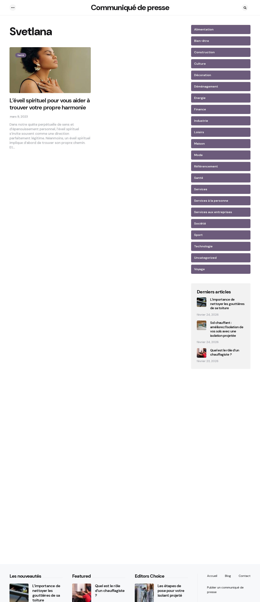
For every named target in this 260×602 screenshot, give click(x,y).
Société (200, 223)
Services (200, 189)
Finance (200, 109)
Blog (228, 576)
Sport (198, 235)
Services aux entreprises (213, 212)
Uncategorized (205, 258)
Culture (200, 64)
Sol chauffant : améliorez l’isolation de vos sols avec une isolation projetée (226, 329)
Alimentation (204, 29)
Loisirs (199, 132)
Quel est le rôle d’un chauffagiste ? (224, 352)
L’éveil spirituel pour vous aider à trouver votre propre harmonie (50, 104)
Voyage (199, 269)
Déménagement (206, 86)
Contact (244, 576)
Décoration (202, 75)
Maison (199, 144)
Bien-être (201, 41)
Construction (204, 52)
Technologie (203, 246)
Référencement (206, 166)
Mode (198, 155)
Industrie (201, 121)
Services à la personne (211, 201)
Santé (21, 55)
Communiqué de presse (130, 7)
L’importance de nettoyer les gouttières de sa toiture (227, 303)
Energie (200, 98)
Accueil (212, 576)
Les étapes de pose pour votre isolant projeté (171, 591)
